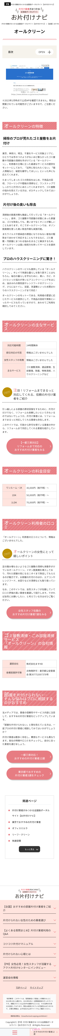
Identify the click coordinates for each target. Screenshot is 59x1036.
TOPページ (21, 987)
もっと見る (29, 849)
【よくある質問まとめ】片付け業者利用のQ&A (27, 932)
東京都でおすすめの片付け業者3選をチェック (29, 773)
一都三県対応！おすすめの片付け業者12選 (29, 756)
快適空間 (16, 840)
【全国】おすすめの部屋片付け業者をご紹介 (27, 908)
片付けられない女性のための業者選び (24, 920)
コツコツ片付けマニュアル (18, 944)
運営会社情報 (10, 977)
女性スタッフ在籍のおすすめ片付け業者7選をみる (29, 612)
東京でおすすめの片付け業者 (26, 822)
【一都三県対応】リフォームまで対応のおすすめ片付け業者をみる (29, 446)
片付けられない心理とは (17, 954)
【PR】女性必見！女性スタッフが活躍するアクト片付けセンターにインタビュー (27, 965)
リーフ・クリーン (21, 834)
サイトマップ (36, 987)
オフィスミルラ (20, 828)
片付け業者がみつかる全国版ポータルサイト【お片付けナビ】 (33, 4)
